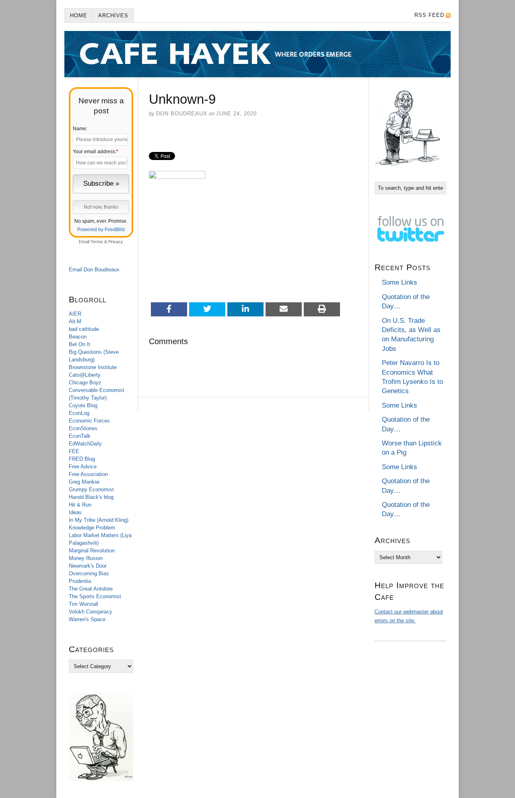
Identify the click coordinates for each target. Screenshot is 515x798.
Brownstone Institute (93, 367)
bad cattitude (84, 329)
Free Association (88, 474)
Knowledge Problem (92, 528)
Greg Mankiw (84, 482)
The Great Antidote (91, 589)
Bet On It (79, 344)
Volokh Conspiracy (90, 612)
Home (78, 15)
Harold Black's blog (91, 497)
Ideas (75, 512)
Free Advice (83, 467)
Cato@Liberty (85, 375)
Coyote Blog (83, 405)
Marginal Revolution (92, 551)
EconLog (79, 413)
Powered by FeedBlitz (101, 229)
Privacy (115, 241)
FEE (74, 451)
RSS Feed (429, 15)
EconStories (83, 428)
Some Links (399, 282)
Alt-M (75, 321)
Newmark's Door (88, 566)
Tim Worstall (83, 604)
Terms (97, 241)
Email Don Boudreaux (94, 270)
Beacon (78, 337)
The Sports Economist (95, 596)
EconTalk (80, 436)
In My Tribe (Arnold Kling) (98, 520)
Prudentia (80, 581)
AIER (75, 314)
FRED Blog (82, 459)
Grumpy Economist (91, 489)
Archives (113, 15)
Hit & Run (80, 505)
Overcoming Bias (89, 573)
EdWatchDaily (85, 444)
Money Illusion (86, 558)
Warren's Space (87, 619)
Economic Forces (89, 421)
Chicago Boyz (85, 383)
